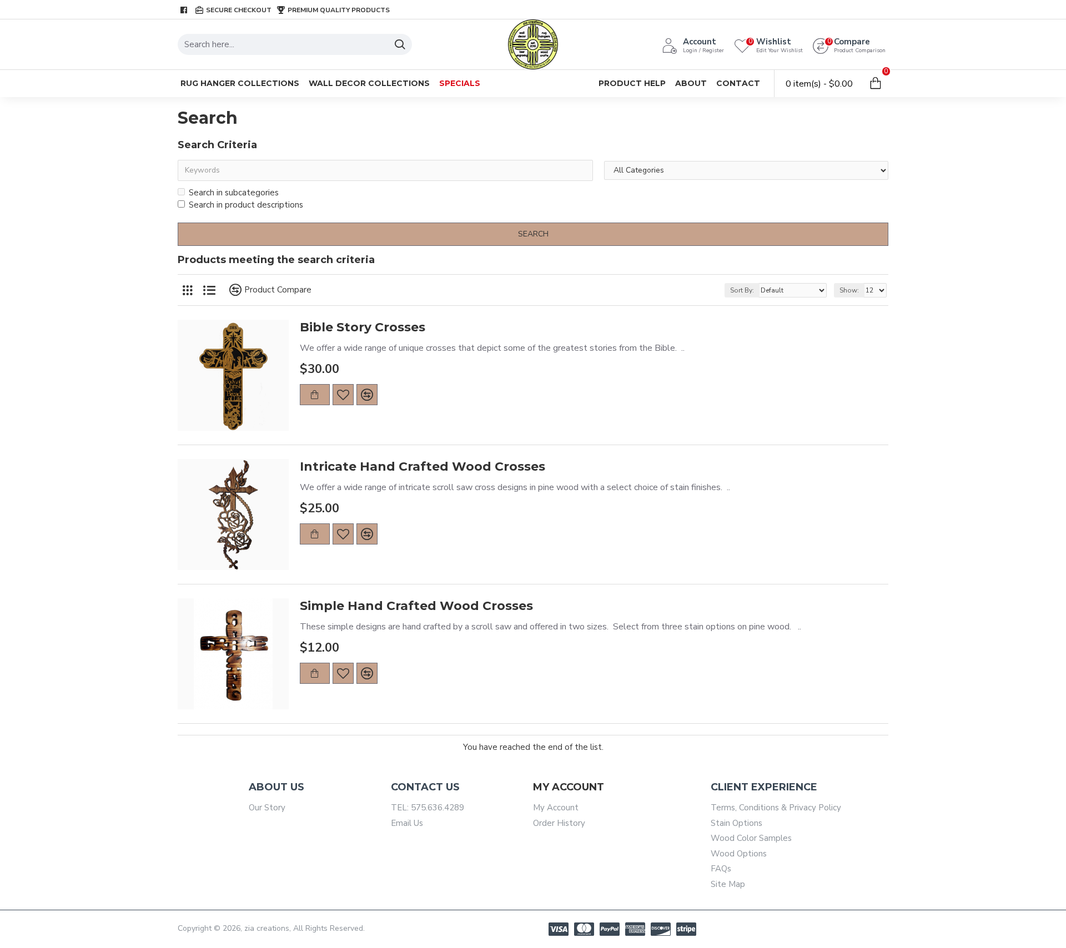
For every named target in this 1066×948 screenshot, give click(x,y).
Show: (849, 290)
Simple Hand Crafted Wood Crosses (416, 605)
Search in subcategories (234, 192)
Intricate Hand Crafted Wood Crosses (422, 466)
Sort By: (742, 290)
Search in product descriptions (246, 204)
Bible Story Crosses (362, 327)
